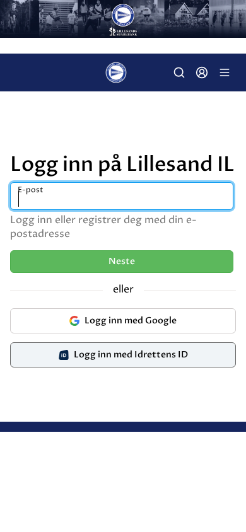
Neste (121, 261)
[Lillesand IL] (123, 19)
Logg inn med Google (131, 321)
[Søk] (179, 72)
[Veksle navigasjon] (224, 72)
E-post (31, 190)
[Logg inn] (201, 72)
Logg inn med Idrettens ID (131, 355)
